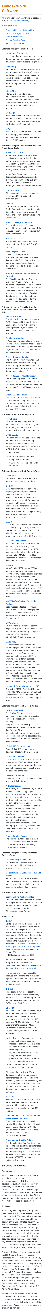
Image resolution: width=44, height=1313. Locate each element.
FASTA (36, 365)
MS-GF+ (9, 565)
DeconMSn (11, 475)
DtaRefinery (11, 66)
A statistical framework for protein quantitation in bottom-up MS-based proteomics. (23, 946)
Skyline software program (17, 344)
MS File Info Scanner (15, 756)
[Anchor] (34, 49)
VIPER (8, 129)
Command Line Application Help (20, 30)
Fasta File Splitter (13, 316)
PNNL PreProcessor (14, 37)
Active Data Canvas (14, 152)
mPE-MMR (10, 1008)
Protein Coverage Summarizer (19, 222)
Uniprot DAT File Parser (16, 395)
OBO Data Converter (15, 775)
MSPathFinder (12, 623)
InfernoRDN (11, 91)
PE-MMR (9, 1096)
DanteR (9, 921)
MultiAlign (10, 113)
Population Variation (15, 338)
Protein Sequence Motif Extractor (21, 376)
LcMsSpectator (12, 190)
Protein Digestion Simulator (18, 357)
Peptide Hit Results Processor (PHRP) (22, 686)
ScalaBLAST (11, 238)
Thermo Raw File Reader (16, 40)
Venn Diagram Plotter (15, 43)
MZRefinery (11, 642)
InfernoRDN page (16, 968)
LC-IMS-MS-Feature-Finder (18, 746)
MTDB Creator (12, 435)
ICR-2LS (9, 989)
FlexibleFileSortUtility (15, 710)
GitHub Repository (20, 20)
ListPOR (9, 203)
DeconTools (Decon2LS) (17, 53)
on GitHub (31, 968)
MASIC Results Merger (16, 541)
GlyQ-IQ (9, 486)
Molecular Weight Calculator (18, 33)
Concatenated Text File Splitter (19, 1140)
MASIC (9, 522)
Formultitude (11, 419)
